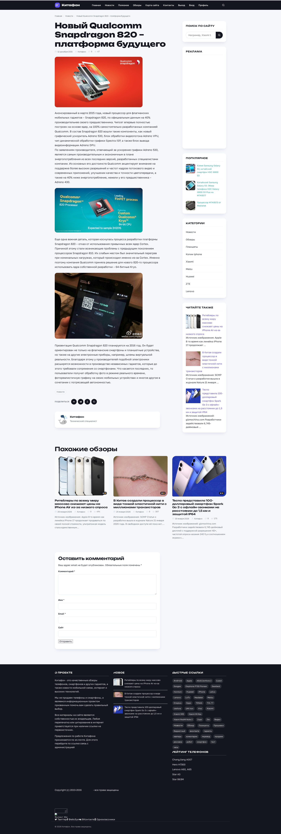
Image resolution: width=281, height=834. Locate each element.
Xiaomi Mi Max (195, 714)
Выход (181, 5)
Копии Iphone (194, 254)
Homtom (178, 692)
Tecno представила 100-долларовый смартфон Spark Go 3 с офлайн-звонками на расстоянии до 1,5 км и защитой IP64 (197, 507)
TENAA (199, 703)
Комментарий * (66, 571)
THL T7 (210, 703)
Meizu (189, 269)
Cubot (219, 681)
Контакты (168, 5)
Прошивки (219, 725)
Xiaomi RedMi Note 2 (183, 719)
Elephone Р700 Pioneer (196, 686)
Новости (109, 5)
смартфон (202, 742)
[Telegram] (80, 401)
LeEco (212, 692)
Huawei (190, 276)
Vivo (200, 708)
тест (213, 742)
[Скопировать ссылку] (94, 401)
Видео (217, 719)
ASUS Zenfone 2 (204, 681)
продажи (219, 736)
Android (178, 680)
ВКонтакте (87, 819)
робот (189, 742)
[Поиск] (223, 5)
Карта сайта (152, 5)
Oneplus (177, 703)
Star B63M (178, 779)
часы (176, 747)
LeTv (187, 697)
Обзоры (137, 5)
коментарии (191, 736)
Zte (208, 719)
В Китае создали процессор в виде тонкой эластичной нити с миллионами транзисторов (140, 504)
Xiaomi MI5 (179, 714)
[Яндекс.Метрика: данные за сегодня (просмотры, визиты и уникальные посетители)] (61, 815)
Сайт (61, 627)
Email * (62, 613)
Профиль (203, 5)
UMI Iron (189, 708)
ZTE (188, 283)
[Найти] (219, 35)
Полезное (123, 5)
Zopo (199, 719)
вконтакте (194, 731)
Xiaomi (189, 261)
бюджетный (179, 731)
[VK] (74, 401)
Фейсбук (73, 819)
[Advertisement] (204, 101)
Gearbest (216, 686)
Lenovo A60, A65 (181, 769)
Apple (189, 681)
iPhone (201, 692)
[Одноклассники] (87, 401)
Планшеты (192, 246)
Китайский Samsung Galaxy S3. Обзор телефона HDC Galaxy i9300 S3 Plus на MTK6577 (208, 189)
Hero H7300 (178, 764)
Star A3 (176, 774)
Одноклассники (105, 819)
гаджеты (208, 731)
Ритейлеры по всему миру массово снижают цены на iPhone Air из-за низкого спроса (81, 504)
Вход (191, 5)
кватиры (177, 736)
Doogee (177, 686)
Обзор (190, 725)
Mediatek (199, 697)
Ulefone (177, 708)
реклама (178, 742)
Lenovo (190, 291)
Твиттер (62, 819)
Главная (96, 5)
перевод (206, 736)
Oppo (188, 703)
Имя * (61, 600)
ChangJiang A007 (182, 759)
